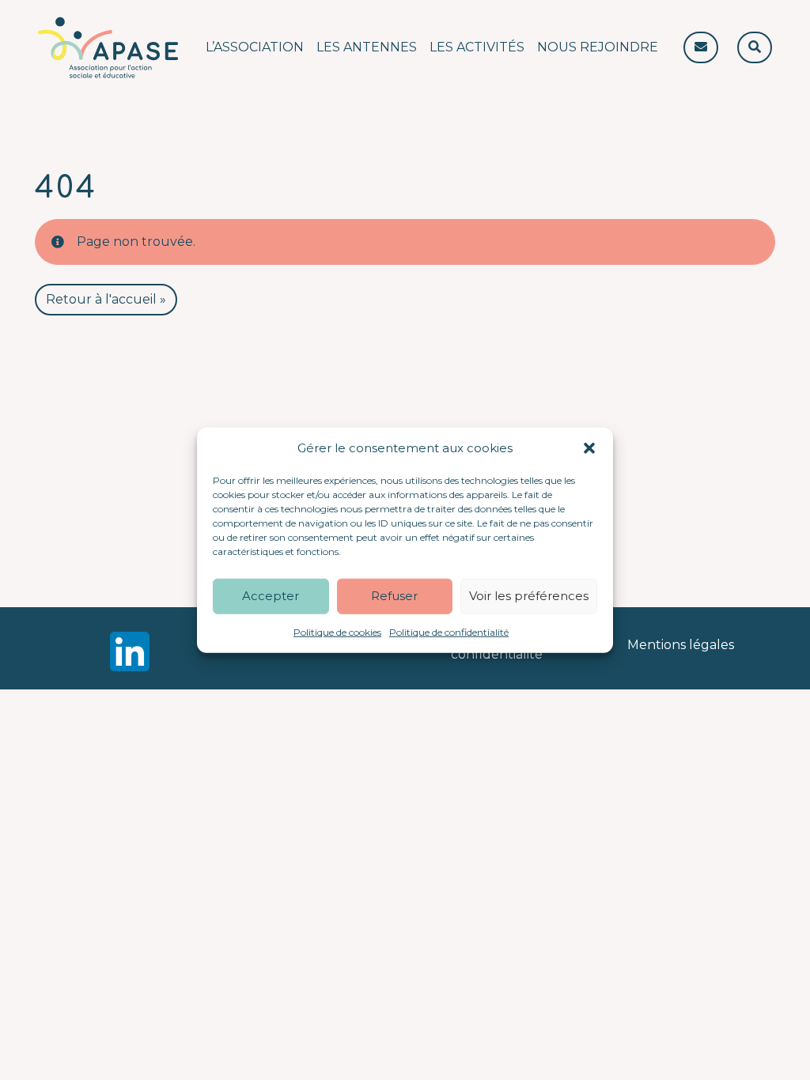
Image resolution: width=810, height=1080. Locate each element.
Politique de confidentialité (449, 631)
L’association (255, 47)
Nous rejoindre (597, 47)
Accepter (270, 595)
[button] (589, 448)
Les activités (477, 47)
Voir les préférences (529, 595)
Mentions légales (680, 644)
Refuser (394, 595)
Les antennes (366, 47)
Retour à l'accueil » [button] (106, 299)
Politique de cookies (337, 631)
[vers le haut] (753, 1040)
